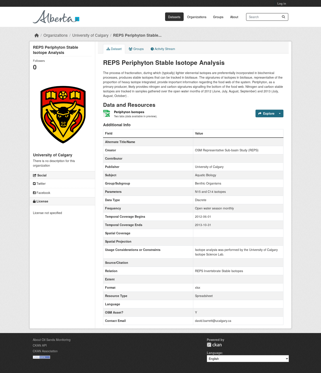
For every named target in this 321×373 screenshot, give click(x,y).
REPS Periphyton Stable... (137, 35)
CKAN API (40, 345)
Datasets (174, 17)
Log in (281, 3)
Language (214, 353)
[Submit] (283, 17)
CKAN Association (45, 351)
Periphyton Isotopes (129, 112)
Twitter (41, 183)
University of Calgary (90, 35)
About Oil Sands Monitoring (52, 339)
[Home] (37, 35)
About (234, 17)
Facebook (43, 192)
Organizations (196, 17)
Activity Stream (164, 49)
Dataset (116, 49)
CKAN (214, 344)
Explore (268, 113)
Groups (218, 17)
